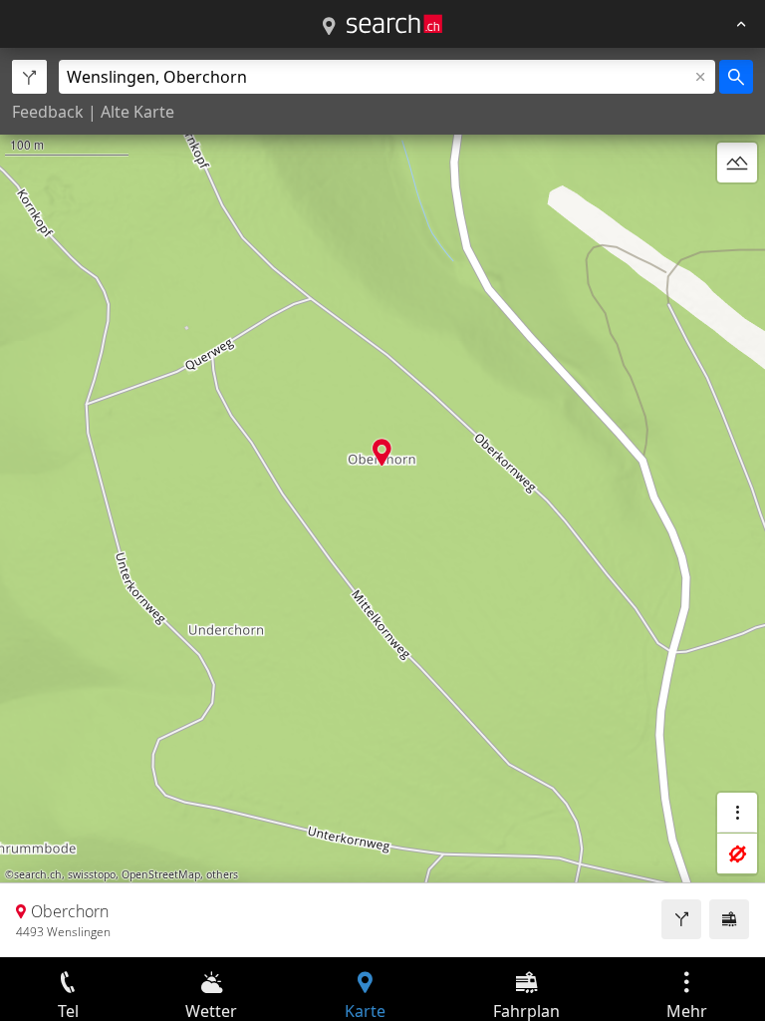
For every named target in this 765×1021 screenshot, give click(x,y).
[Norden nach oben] (737, 210)
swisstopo (92, 874)
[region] (382, 502)
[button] (382, 452)
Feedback (48, 112)
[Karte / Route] (329, 27)
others (222, 874)
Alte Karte (137, 112)
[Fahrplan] (729, 919)
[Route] (681, 919)
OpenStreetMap (161, 874)
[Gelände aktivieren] (737, 162)
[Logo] (394, 24)
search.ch (38, 874)
